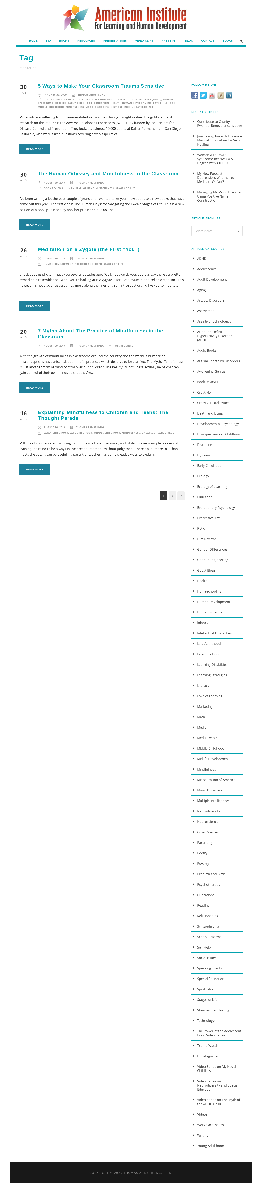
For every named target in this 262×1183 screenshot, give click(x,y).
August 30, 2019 (54, 182)
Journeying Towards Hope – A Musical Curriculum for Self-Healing (219, 140)
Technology (206, 1020)
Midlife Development (213, 759)
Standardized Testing (213, 1010)
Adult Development (212, 279)
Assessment (206, 311)
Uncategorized (142, 106)
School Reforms (209, 937)
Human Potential (210, 612)
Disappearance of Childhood (219, 434)
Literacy (203, 685)
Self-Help (204, 947)
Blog (189, 40)
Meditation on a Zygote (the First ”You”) (89, 249)
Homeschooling (209, 591)
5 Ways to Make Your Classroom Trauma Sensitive (101, 86)
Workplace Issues (210, 1125)
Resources (86, 40)
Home (33, 40)
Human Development (136, 103)
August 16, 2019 (54, 427)
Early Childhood (80, 103)
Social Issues (207, 958)
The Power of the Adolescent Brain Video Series (219, 1033)
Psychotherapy (208, 884)
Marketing (205, 706)
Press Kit (169, 40)
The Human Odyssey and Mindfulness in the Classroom (108, 173)
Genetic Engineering (212, 560)
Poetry (202, 853)
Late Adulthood (209, 643)
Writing (202, 1135)
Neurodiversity (208, 811)
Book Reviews (53, 188)
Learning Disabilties (212, 664)
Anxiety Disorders (77, 99)
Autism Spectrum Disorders (218, 361)
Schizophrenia (208, 926)
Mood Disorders (97, 106)
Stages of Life (125, 188)
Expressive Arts (209, 518)
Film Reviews (207, 539)
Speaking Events (209, 968)
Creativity (204, 392)
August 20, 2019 (54, 345)
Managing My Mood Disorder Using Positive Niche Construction (219, 196)
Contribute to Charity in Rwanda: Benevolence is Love (219, 123)
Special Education (210, 978)
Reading (203, 905)
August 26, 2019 (54, 258)
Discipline (204, 444)
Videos (169, 432)
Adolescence (53, 99)
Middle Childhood (51, 106)
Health (116, 103)
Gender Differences (212, 549)
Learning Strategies (212, 675)
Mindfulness (75, 106)
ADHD (202, 258)
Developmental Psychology (218, 424)
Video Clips (144, 40)
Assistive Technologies (214, 321)
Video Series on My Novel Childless (216, 1068)
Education (101, 103)
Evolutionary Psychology (216, 507)
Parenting (204, 842)
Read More (34, 149)
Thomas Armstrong (92, 94)
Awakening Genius (211, 371)
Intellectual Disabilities (214, 633)
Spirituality (205, 989)
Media (202, 727)
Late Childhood (164, 103)
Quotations (206, 895)
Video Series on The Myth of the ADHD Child (218, 1102)
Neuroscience (120, 106)
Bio (48, 40)
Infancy (202, 622)
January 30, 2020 (55, 94)
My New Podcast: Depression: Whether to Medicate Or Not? (215, 177)
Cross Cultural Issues (213, 403)
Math (201, 717)
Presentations (115, 40)
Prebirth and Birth (88, 263)
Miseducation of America (216, 780)
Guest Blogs (206, 570)
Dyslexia (203, 455)
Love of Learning (209, 696)
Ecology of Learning (212, 486)
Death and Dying (210, 413)
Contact (208, 40)
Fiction (202, 528)
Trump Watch (207, 1045)
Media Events (207, 738)
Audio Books (206, 350)
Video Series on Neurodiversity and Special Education (217, 1085)
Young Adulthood (210, 1146)
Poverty (203, 863)
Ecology (203, 476)
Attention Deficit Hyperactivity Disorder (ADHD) (126, 99)
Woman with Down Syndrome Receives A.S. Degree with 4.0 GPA (215, 159)
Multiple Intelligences (213, 800)
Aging (201, 290)
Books (64, 40)
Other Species (208, 832)
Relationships (207, 916)
